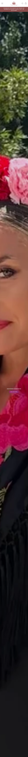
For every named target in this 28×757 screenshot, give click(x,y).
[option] (14, 9)
